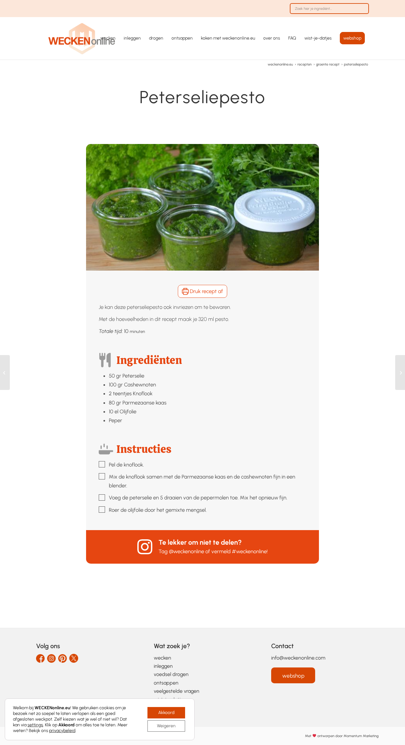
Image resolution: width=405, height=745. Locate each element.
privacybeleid (62, 730)
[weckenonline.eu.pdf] (82, 38)
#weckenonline (249, 551)
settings (35, 725)
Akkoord (166, 712)
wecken (162, 658)
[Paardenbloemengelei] (400, 372)
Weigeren (166, 726)
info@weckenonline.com (298, 658)
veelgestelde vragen (176, 691)
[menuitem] (328, 11)
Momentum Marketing (361, 736)
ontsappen (166, 683)
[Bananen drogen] (5, 372)
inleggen (163, 666)
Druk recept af (206, 291)
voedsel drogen (171, 674)
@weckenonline (186, 551)
